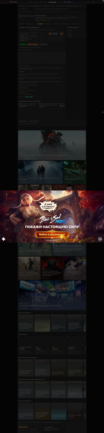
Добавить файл (23, 92)
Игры (23, 11)
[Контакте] (28, 97)
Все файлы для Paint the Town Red (27, 90)
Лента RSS (55, 422)
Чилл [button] (60, 1)
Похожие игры (65, 23)
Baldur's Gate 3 (61, 6)
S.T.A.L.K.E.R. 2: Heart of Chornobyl (34, 6)
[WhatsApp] (30, 97)
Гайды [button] (41, 1)
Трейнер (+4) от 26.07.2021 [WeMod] (51, 11)
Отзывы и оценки (75, 23)
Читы (30, 32)
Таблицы (41, 107)
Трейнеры (40, 11)
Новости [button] (30, 1)
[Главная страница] (13, 2)
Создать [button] (25, 8)
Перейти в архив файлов (25, 94)
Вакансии (34, 422)
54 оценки (48, 20)
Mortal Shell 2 (47, 6)
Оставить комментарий (25, 206)
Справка (19, 422)
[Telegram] (26, 97)
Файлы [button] (50, 1)
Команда (30, 422)
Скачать (23, 44)
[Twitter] (32, 97)
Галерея (57, 23)
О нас (27, 422)
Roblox (83, 6)
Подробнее (66, 18)
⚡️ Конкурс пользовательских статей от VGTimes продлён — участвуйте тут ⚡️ (51, 8)
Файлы (35, 11)
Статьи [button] (35, 1)
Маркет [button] (55, 1)
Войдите (22, 123)
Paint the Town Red (29, 11)
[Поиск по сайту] (89, 2)
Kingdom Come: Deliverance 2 (73, 6)
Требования (48, 23)
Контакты (38, 422)
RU (59, 422)
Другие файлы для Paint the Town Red (30, 101)
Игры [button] (45, 1)
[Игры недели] (84, 6)
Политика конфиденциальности (47, 422)
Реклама (23, 422)
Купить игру (32, 23)
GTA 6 (54, 6)
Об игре (22, 23)
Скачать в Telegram (33, 44)
